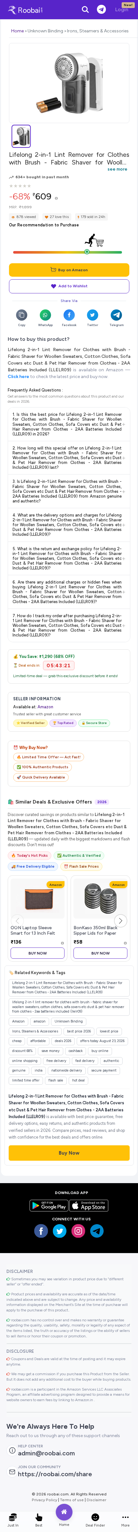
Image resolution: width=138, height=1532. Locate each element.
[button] (120, 920)
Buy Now (38, 953)
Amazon (45, 706)
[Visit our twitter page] (60, 1231)
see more (117, 169)
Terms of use (72, 1499)
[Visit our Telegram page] (97, 1231)
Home (17, 31)
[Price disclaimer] (56, 198)
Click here (18, 376)
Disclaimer (96, 1499)
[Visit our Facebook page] (41, 1231)
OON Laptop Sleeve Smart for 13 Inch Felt (33, 930)
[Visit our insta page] (78, 1231)
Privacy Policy (44, 1499)
